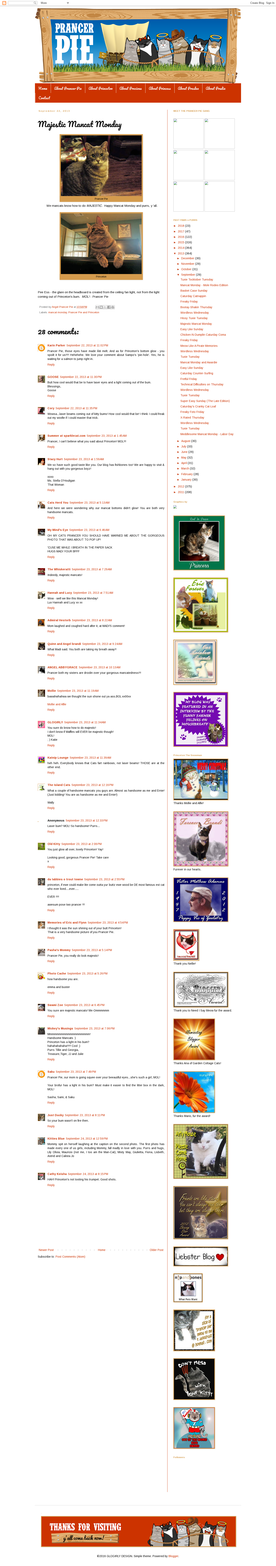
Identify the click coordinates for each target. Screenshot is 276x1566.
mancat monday (57, 312)
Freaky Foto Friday (192, 411)
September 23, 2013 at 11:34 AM (85, 722)
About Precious (130, 88)
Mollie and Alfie (56, 704)
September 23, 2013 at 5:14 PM (92, 950)
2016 (181, 236)
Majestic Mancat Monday (196, 323)
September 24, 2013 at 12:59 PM (87, 1138)
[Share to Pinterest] (113, 307)
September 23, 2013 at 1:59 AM (84, 459)
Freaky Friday (189, 301)
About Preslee (188, 88)
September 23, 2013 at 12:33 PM (86, 820)
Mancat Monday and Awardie (198, 362)
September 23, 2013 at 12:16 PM (92, 785)
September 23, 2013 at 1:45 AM (107, 435)
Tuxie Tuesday (190, 356)
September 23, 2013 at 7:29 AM (92, 569)
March (185, 468)
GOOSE (53, 377)
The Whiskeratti (59, 569)
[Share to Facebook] (109, 307)
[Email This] (97, 307)
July (184, 446)
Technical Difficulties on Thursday (201, 384)
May (184, 457)
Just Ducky (55, 1115)
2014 (181, 247)
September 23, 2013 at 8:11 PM (85, 1115)
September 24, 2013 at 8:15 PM (88, 1174)
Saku (51, 1071)
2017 (181, 231)
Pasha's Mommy (59, 950)
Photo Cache (56, 973)
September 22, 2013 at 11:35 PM (76, 408)
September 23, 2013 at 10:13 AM (99, 667)
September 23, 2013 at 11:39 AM (90, 757)
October (186, 269)
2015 (181, 242)
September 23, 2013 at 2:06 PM (81, 844)
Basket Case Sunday (194, 290)
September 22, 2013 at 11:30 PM (81, 377)
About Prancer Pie (68, 88)
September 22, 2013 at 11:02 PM (87, 345)
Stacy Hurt (55, 459)
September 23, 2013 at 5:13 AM (90, 502)
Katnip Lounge (57, 757)
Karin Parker (56, 345)
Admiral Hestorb (59, 620)
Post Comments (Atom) (70, 1256)
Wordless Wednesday (194, 312)
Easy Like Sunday (191, 329)
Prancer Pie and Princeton (83, 312)
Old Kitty (53, 844)
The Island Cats (58, 785)
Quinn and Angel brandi (64, 643)
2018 (181, 225)
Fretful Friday (188, 379)
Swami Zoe (55, 1005)
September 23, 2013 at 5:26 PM (87, 973)
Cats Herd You (57, 502)
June (184, 451)
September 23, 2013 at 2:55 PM (104, 879)
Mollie (51, 690)
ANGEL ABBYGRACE (62, 667)
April (184, 463)
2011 (181, 492)
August (186, 441)
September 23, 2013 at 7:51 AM (93, 592)
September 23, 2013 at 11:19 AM (78, 690)
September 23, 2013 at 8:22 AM (92, 620)
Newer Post (46, 1250)
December (188, 258)
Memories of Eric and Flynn (66, 922)
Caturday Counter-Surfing (196, 373)
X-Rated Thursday (192, 417)
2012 (181, 486)
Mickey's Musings (60, 1028)
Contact (44, 98)
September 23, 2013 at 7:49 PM (76, 1071)
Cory (50, 408)
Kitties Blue (56, 1138)
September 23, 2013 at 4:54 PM (108, 922)
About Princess (160, 88)
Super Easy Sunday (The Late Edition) (205, 401)
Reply (51, 364)
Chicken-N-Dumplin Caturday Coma (203, 334)
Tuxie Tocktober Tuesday (196, 279)
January (186, 479)
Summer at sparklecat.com (66, 435)
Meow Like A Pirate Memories (199, 345)
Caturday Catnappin (193, 296)
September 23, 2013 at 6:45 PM (84, 1005)
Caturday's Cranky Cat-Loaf (198, 406)
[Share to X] (105, 307)
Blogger (173, 1556)
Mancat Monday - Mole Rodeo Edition (204, 285)
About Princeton (100, 88)
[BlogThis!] (101, 307)
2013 (181, 253)
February (187, 474)
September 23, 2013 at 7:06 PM (94, 1028)
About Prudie (215, 88)
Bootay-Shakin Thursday (196, 307)
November (188, 263)
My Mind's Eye (57, 529)
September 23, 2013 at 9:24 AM (102, 643)
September (188, 274)
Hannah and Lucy (59, 592)
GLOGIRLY (55, 722)
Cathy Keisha (57, 1174)
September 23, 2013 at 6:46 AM (89, 529)
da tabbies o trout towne (65, 879)
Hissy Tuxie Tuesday (194, 318)
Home (42, 88)
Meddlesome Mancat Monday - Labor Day (207, 434)
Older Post (156, 1250)
